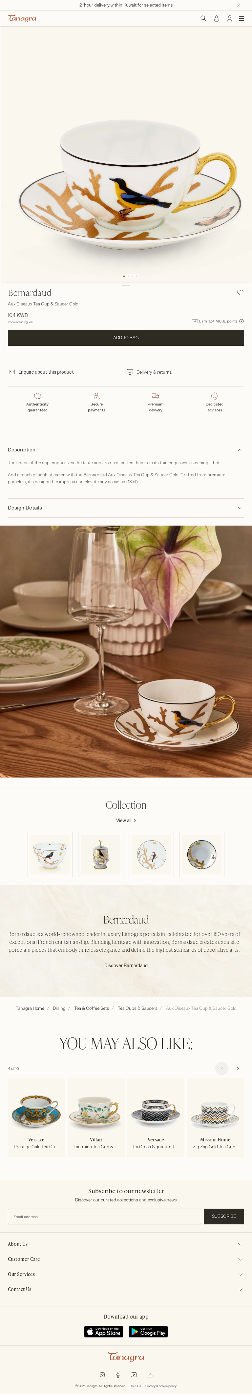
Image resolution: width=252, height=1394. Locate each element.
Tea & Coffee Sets (91, 1008)
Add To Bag (126, 338)
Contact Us (19, 1289)
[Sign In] (230, 18)
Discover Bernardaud (126, 966)
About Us (18, 1244)
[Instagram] (102, 1374)
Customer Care (24, 1259)
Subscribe (224, 1216)
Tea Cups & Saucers (138, 1008)
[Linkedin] (150, 1374)
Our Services (21, 1274)
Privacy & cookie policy (161, 1386)
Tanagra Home (30, 1008)
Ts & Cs (136, 1386)
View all (123, 821)
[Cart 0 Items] (216, 18)
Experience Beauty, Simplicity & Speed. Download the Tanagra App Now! (126, 5)
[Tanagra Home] (22, 18)
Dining (59, 1008)
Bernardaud (30, 293)
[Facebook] (118, 1374)
